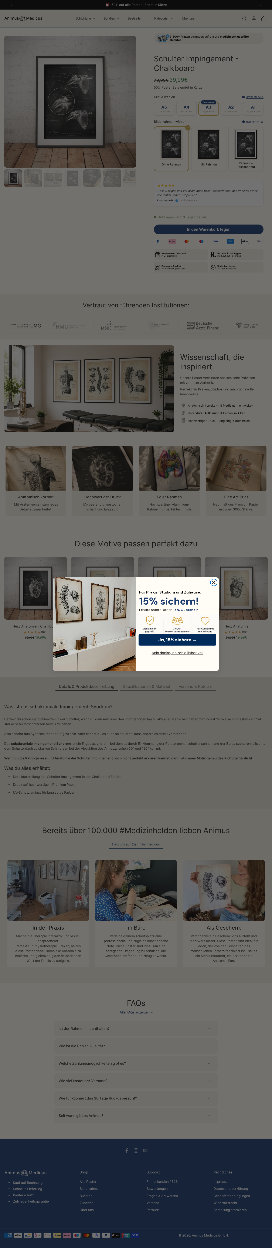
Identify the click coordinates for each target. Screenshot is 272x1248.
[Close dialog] (213, 582)
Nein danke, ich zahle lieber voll (177, 652)
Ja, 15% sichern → (177, 640)
